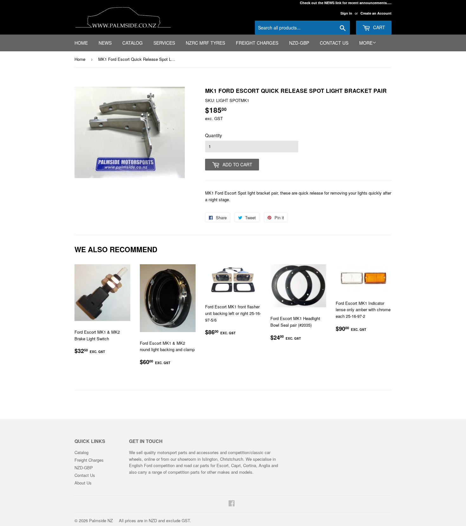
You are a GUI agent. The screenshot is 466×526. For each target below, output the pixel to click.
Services (164, 43)
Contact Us (334, 43)
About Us (83, 483)
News (105, 43)
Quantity (213, 135)
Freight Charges (257, 43)
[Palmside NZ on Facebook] (231, 504)
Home (81, 43)
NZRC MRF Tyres (205, 43)
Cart (378, 27)
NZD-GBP (299, 43)
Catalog (132, 43)
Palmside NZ (101, 520)
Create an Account (376, 13)
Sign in (346, 13)
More (365, 43)
